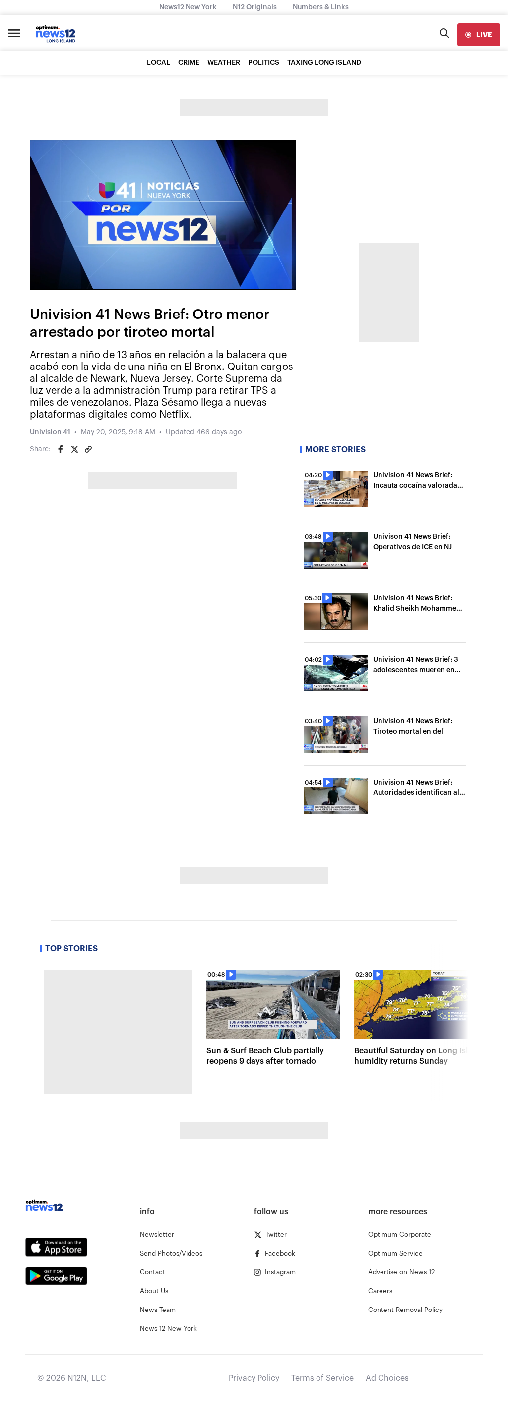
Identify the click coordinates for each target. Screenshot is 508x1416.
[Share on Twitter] (74, 449)
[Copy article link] (88, 449)
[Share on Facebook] (60, 449)
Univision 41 (50, 432)
